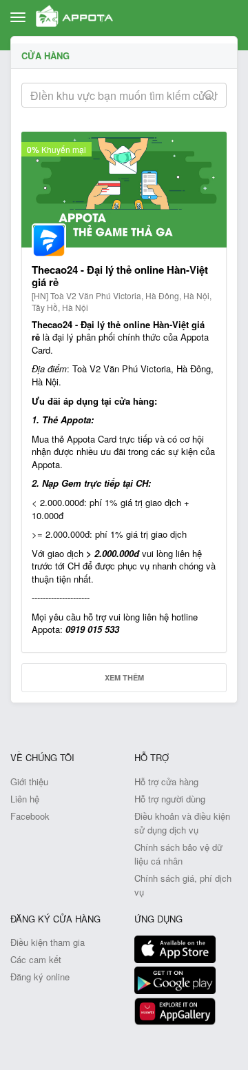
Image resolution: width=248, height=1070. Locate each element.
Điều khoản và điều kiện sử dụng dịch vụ (182, 822)
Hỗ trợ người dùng (169, 798)
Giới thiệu (29, 781)
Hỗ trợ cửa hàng (166, 781)
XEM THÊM (124, 677)
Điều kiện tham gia (47, 942)
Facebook (30, 815)
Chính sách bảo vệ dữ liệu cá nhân (178, 853)
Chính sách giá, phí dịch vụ (182, 884)
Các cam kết (35, 959)
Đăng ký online (40, 976)
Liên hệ (24, 798)
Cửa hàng (45, 55)
